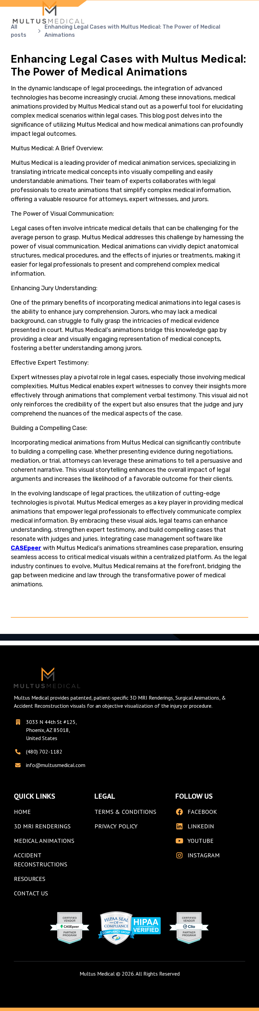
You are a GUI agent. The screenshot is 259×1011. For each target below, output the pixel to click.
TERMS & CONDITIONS (125, 812)
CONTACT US (31, 893)
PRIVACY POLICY (116, 826)
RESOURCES (29, 879)
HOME (22, 812)
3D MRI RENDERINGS (42, 826)
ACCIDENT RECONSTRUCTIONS (40, 859)
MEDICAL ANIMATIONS (44, 841)
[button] (239, 12)
